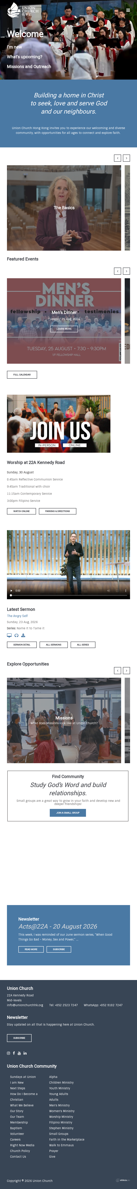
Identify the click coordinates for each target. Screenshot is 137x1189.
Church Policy (20, 1151)
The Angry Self (17, 616)
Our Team (17, 1117)
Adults (53, 1100)
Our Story (16, 1111)
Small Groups (58, 1134)
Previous (117, 158)
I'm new (14, 47)
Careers (15, 1139)
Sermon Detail (21, 644)
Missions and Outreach (29, 67)
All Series (83, 644)
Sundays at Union (23, 1077)
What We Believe (22, 1105)
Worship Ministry (61, 1117)
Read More (31, 949)
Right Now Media (22, 1145)
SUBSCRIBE (19, 1038)
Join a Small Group (68, 812)
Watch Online (21, 511)
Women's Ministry (62, 1111)
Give (52, 1157)
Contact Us (18, 1157)
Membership (19, 1122)
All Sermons (53, 644)
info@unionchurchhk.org (25, 1005)
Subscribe (59, 949)
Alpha (53, 1077)
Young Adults (58, 1094)
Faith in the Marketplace (66, 1139)
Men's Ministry (59, 1105)
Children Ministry (61, 1083)
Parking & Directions (57, 511)
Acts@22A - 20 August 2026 (57, 926)
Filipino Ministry (60, 1122)
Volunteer (17, 1134)
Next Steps (17, 1088)
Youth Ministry (59, 1088)
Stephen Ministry (61, 1128)
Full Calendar (22, 374)
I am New (17, 1083)
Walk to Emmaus (61, 1145)
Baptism (16, 1128)
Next (126, 158)
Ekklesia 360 (123, 1180)
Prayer (53, 1151)
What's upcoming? (24, 57)
